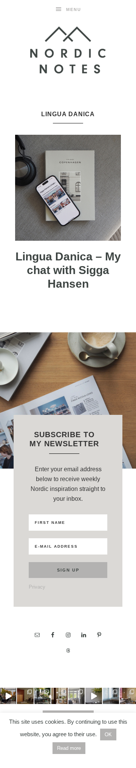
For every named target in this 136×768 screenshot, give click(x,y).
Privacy (37, 587)
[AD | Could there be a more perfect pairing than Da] (128, 696)
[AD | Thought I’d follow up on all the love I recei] (42, 696)
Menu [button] (73, 9)
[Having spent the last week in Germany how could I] (111, 696)
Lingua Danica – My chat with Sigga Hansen (68, 270)
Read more (69, 748)
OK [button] (108, 734)
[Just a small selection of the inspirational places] (59, 696)
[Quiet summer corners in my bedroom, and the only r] (76, 696)
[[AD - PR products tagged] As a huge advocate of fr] (93, 696)
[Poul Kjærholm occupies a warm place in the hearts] (25, 696)
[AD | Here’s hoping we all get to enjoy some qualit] (8, 696)
